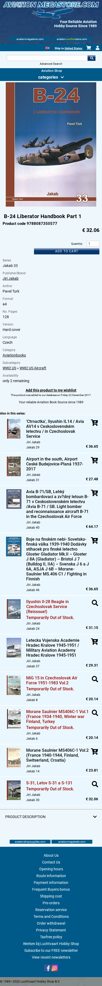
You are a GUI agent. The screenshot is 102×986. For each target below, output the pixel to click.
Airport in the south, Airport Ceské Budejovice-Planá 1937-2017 (54, 464)
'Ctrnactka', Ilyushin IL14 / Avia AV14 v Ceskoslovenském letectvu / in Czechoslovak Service (55, 429)
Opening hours (51, 869)
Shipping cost (51, 896)
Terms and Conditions (51, 916)
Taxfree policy (51, 937)
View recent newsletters (51, 957)
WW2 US (9, 368)
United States (73, 48)
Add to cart (66, 251)
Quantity (76, 244)
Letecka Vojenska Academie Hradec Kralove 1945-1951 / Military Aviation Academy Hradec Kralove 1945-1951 (53, 648)
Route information (51, 876)
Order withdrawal (51, 923)
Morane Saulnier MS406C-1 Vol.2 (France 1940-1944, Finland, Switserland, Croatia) (57, 755)
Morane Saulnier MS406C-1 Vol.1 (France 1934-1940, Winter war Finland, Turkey (57, 716)
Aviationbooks (14, 355)
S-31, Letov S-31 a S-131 (49, 782)
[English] (47, 47)
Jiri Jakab (11, 278)
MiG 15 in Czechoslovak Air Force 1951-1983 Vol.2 (51, 680)
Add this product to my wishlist (51, 390)
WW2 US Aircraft (33, 368)
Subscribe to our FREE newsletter (51, 950)
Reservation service (51, 910)
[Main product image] (51, 205)
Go (91, 58)
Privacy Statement (51, 930)
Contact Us (51, 862)
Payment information (51, 882)
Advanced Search (51, 64)
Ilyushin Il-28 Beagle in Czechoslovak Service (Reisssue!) (47, 606)
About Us (51, 855)
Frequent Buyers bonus (51, 889)
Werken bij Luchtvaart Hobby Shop (51, 944)
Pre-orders (51, 903)
